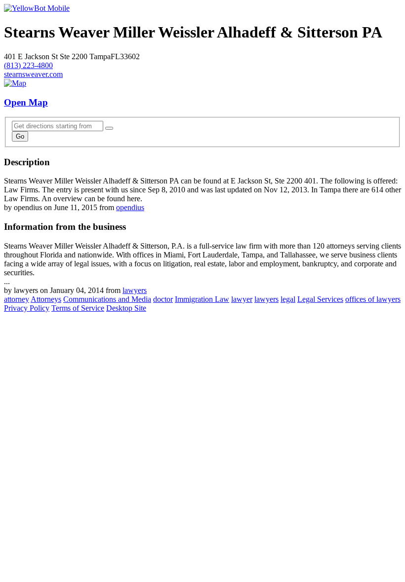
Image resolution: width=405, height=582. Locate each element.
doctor (163, 299)
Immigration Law (202, 299)
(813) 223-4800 (28, 65)
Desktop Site (126, 308)
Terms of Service (77, 308)
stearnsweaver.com (33, 74)
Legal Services (320, 299)
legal (288, 299)
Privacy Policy (26, 308)
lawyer (241, 299)
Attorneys (46, 299)
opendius (130, 207)
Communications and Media (107, 299)
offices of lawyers (373, 299)
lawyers (134, 290)
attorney (16, 299)
